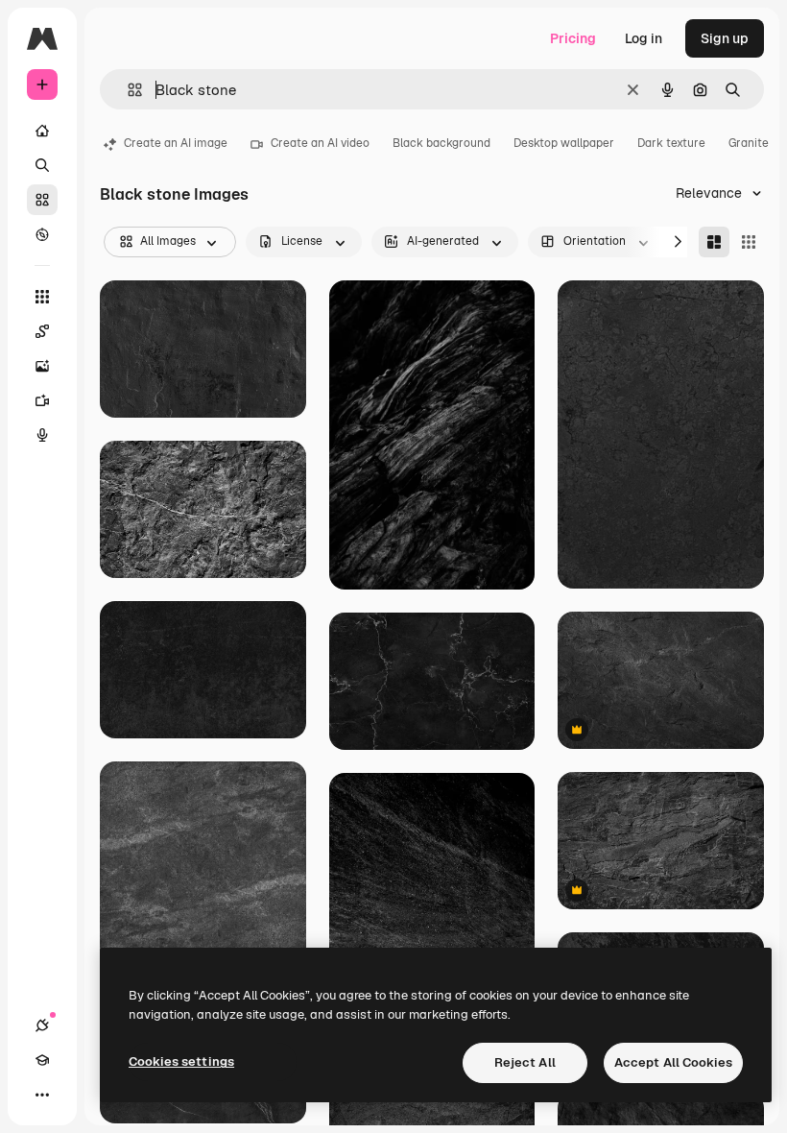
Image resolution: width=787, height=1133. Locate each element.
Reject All (525, 1062)
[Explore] (42, 234)
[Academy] (42, 1060)
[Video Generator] (42, 400)
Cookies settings (181, 1061)
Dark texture (671, 143)
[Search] (42, 165)
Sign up (725, 38)
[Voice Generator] (42, 435)
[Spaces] (42, 331)
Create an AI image (175, 143)
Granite (748, 143)
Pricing (573, 38)
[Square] (748, 242)
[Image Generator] (42, 365)
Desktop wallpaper (563, 143)
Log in (643, 38)
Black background (441, 143)
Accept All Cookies (673, 1062)
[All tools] (42, 296)
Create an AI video (320, 143)
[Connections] (42, 1025)
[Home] (42, 130)
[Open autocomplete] (127, 90)
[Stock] (42, 199)
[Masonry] (714, 242)
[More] (42, 1094)
